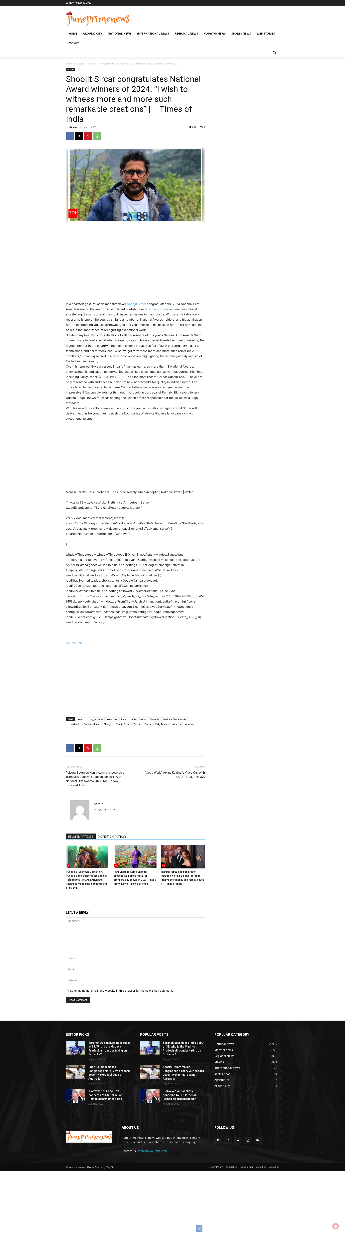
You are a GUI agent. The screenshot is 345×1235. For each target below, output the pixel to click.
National (154, 719)
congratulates (96, 719)
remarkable (74, 724)
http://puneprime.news (105, 809)
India (123, 719)
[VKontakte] (258, 1140)
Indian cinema (159, 309)
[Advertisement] (141, 268)
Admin (73, 126)
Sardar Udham (92, 724)
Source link (74, 643)
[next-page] (74, 895)
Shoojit (107, 724)
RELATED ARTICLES (80, 836)
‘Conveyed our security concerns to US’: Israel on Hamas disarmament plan (105, 1094)
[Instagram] (248, 1140)
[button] (274, 52)
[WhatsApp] (97, 136)
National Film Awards (174, 719)
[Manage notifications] (335, 1226)
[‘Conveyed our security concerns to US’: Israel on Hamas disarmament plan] (75, 1096)
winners (176, 724)
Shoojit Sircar (136, 304)
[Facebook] (70, 136)
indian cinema (138, 719)
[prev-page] (68, 895)
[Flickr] (238, 1140)
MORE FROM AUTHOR (112, 836)
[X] (79, 136)
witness (189, 724)
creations (112, 719)
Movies (80, 63)
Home (69, 63)
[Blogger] (218, 1140)
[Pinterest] (88, 136)
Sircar (137, 724)
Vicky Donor (161, 724)
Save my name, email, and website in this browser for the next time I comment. (121, 990)
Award (80, 719)
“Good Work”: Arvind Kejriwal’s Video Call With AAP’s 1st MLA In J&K (175, 775)
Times (148, 724)
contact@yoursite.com (152, 1151)
